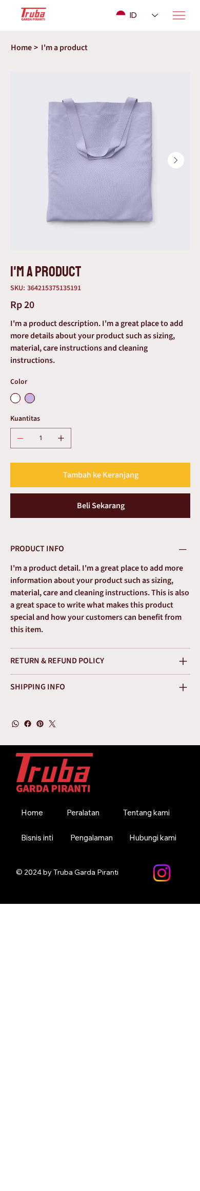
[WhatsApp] (15, 724)
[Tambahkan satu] (61, 438)
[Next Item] (176, 160)
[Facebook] (28, 724)
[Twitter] (52, 724)
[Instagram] (161, 872)
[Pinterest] (40, 724)
